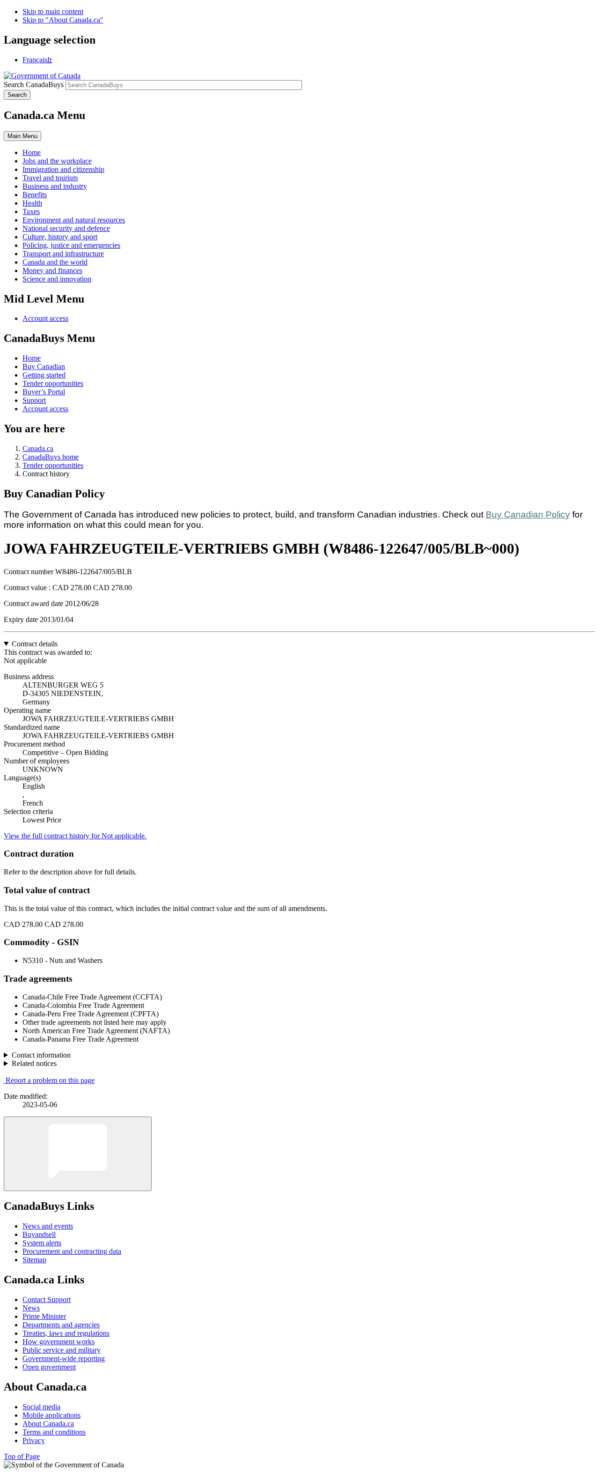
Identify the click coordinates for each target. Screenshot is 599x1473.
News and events (47, 1226)
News (31, 1308)
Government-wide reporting (63, 1358)
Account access (45, 318)
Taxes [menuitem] (31, 211)
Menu (22, 136)
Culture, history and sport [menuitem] (59, 237)
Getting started (44, 375)
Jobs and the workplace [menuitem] (57, 161)
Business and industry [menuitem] (54, 186)
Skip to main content (52, 11)
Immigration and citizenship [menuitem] (63, 169)
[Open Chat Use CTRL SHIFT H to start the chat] (78, 1154)
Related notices (34, 1063)
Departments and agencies (61, 1325)
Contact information (41, 1055)
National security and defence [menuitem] (66, 228)
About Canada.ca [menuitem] (48, 1424)
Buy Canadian (43, 366)
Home (31, 358)
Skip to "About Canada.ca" (62, 20)
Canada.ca (37, 448)
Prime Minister (44, 1316)
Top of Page (22, 1456)
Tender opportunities (52, 383)
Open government (49, 1367)
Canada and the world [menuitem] (55, 262)
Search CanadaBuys (34, 85)
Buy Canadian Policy (528, 514)
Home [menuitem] (31, 152)
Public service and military (61, 1350)
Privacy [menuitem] (33, 1440)
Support (34, 400)
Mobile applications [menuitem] (51, 1415)
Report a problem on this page (50, 1080)
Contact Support (46, 1299)
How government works (58, 1342)
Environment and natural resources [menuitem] (73, 220)
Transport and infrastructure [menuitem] (63, 254)
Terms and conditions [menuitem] (54, 1432)
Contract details (35, 644)
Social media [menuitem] (41, 1407)
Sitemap (34, 1260)
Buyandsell (39, 1234)
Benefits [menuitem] (34, 195)
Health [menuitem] (32, 203)
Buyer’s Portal (43, 392)
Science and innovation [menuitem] (56, 279)
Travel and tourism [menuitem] (50, 178)
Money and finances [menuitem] (52, 270)
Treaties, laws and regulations (66, 1333)
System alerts (41, 1243)
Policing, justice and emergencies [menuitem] (71, 245)
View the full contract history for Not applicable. (75, 836)
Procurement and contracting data (71, 1251)
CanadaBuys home (50, 457)
